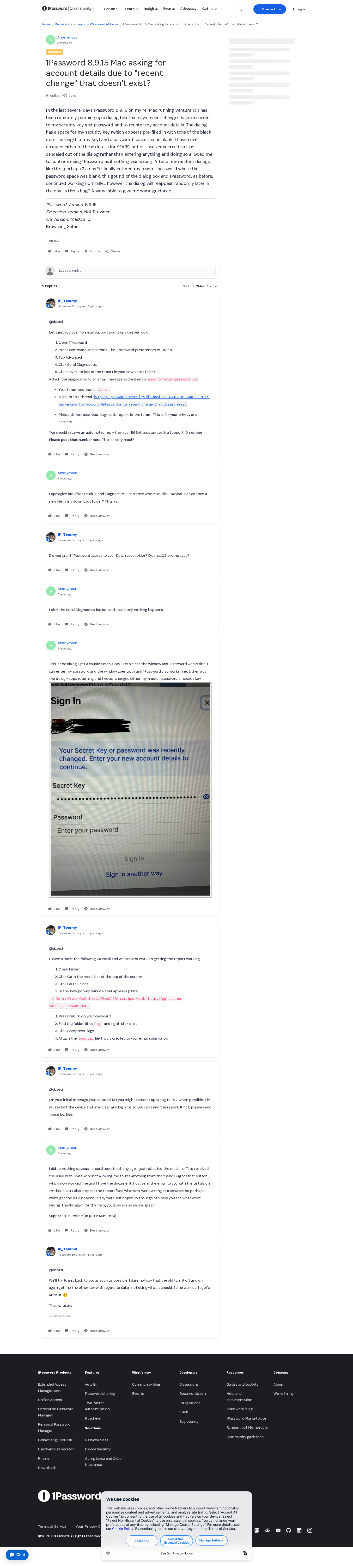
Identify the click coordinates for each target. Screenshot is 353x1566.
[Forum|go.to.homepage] (67, 9)
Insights (151, 8)
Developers (188, 1372)
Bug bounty (189, 1421)
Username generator (56, 1449)
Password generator (55, 1439)
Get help (209, 8)
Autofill (90, 1384)
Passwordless (96, 1439)
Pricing (43, 1458)
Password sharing (100, 1393)
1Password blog (239, 1408)
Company (281, 1372)
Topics (80, 24)
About (278, 1384)
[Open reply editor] (130, 270)
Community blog (146, 1384)
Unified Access (50, 1399)
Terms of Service (52, 1526)
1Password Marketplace (246, 1418)
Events (169, 8)
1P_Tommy (67, 300)
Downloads (47, 1467)
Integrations (190, 1402)
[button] (269, 9)
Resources (235, 1372)
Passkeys (93, 1418)
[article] (130, 378)
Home (46, 24)
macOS (54, 241)
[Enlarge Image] (130, 790)
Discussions (63, 24)
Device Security (97, 1449)
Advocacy (188, 8)
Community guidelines (245, 1436)
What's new (141, 1372)
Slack (183, 1412)
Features (92, 1372)
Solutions (93, 1428)
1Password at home (104, 24)
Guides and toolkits (242, 1384)
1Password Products (55, 1372)
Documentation (192, 1393)
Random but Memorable (247, 1427)
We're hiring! (284, 1393)
